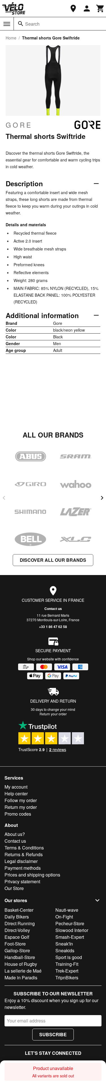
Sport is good (68, 957)
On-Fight (64, 916)
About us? (15, 834)
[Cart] (100, 8)
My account (16, 787)
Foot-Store (15, 943)
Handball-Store (20, 957)
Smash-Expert (69, 937)
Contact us (53, 608)
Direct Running (20, 923)
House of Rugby (21, 964)
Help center (16, 793)
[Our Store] (73, 8)
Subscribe (53, 1034)
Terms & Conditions (24, 847)
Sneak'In (64, 943)
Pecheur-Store (69, 923)
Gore (19, 124)
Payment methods (23, 868)
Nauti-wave (66, 910)
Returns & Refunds (24, 854)
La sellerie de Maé (23, 970)
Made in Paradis (21, 977)
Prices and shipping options (32, 874)
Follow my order (21, 800)
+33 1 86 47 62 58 (53, 626)
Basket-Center (19, 910)
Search (32, 24)
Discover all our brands (53, 560)
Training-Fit (66, 964)
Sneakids (64, 950)
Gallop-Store (17, 950)
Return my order (21, 807)
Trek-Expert (66, 970)
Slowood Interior (71, 930)
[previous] (4, 498)
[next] (102, 498)
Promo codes (18, 814)
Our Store (14, 888)
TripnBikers (66, 977)
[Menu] (7, 24)
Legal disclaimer (21, 861)
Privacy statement (22, 881)
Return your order (53, 713)
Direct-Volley (17, 930)
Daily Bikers (17, 916)
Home (11, 38)
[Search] (20, 23)
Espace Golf (17, 937)
